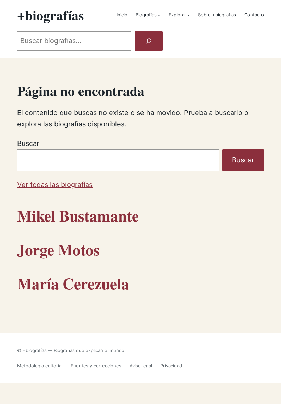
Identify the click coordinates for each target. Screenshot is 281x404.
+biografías (50, 15)
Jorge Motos (58, 249)
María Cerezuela (73, 283)
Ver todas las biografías (55, 184)
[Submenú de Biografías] (159, 15)
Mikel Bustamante (78, 215)
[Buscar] (149, 41)
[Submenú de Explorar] (188, 15)
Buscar (28, 143)
